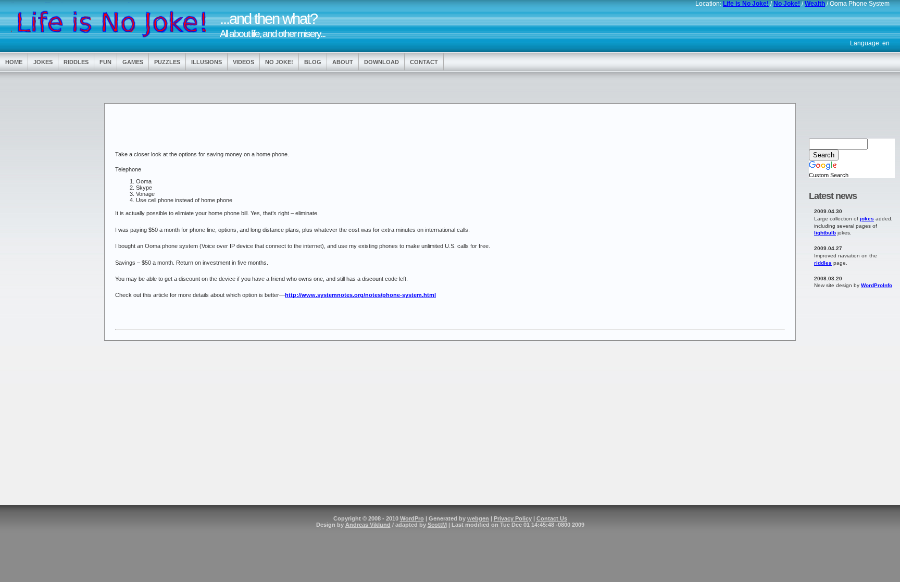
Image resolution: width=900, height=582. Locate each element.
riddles (823, 263)
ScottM (437, 525)
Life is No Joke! (746, 3)
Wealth (815, 3)
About (342, 62)
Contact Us (551, 518)
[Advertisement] (47, 240)
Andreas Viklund (368, 525)
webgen (478, 518)
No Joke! (786, 3)
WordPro (412, 518)
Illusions (206, 62)
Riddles (76, 62)
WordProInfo (876, 285)
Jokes (43, 62)
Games (132, 62)
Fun (105, 62)
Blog (312, 62)
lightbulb (825, 233)
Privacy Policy (513, 518)
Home (13, 62)
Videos (243, 62)
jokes (867, 218)
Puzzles (167, 62)
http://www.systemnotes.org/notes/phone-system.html (360, 295)
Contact (424, 62)
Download (381, 62)
